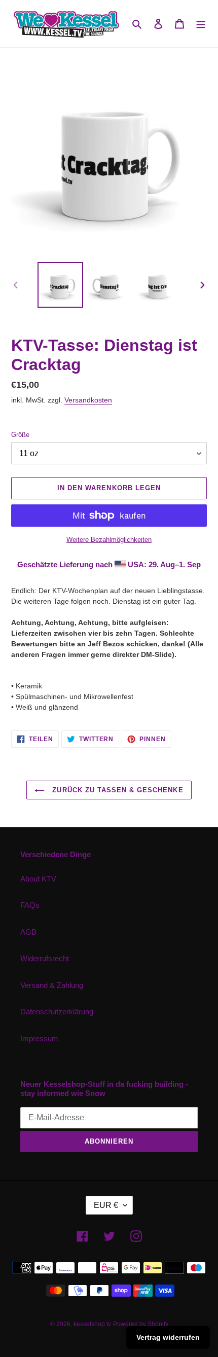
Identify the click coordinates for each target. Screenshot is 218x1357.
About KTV (38, 878)
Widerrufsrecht (44, 958)
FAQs (30, 905)
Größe (20, 434)
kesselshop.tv (92, 1324)
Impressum (39, 1038)
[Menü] (200, 23)
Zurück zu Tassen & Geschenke (116, 790)
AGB (28, 932)
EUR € (106, 1205)
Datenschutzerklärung (56, 1011)
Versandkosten (88, 400)
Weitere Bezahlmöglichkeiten (109, 539)
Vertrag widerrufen (168, 1337)
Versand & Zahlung (51, 985)
